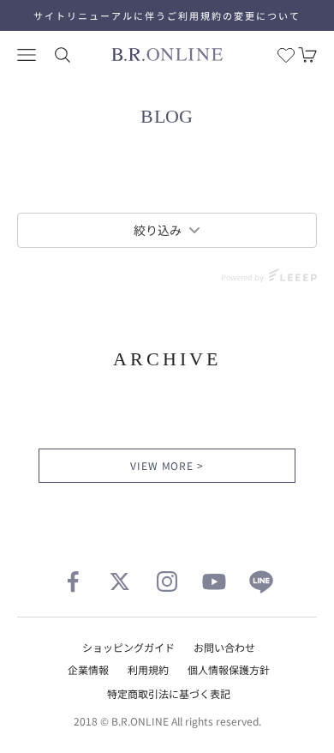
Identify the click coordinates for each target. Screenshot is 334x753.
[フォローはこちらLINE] (261, 581)
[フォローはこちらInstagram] (167, 581)
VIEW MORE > (167, 465)
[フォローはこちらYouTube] (214, 581)
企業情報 (88, 669)
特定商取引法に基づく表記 (168, 693)
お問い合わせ (224, 647)
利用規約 (148, 669)
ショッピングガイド (128, 647)
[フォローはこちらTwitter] (120, 581)
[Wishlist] (286, 55)
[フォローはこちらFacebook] (73, 581)
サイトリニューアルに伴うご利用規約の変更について (167, 15)
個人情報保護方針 (229, 669)
